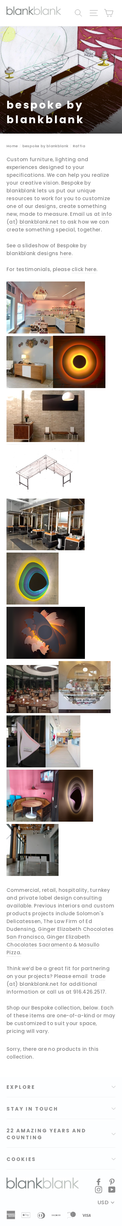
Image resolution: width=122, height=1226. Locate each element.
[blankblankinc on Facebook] (98, 1182)
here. (66, 253)
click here (84, 269)
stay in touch (32, 1108)
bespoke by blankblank (45, 146)
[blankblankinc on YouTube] (111, 1189)
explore (21, 1087)
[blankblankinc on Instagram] (98, 1189)
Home (12, 146)
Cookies (21, 1159)
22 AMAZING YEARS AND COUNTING (46, 1134)
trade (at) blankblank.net (56, 980)
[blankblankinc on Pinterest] (111, 1182)
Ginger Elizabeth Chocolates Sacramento (48, 940)
